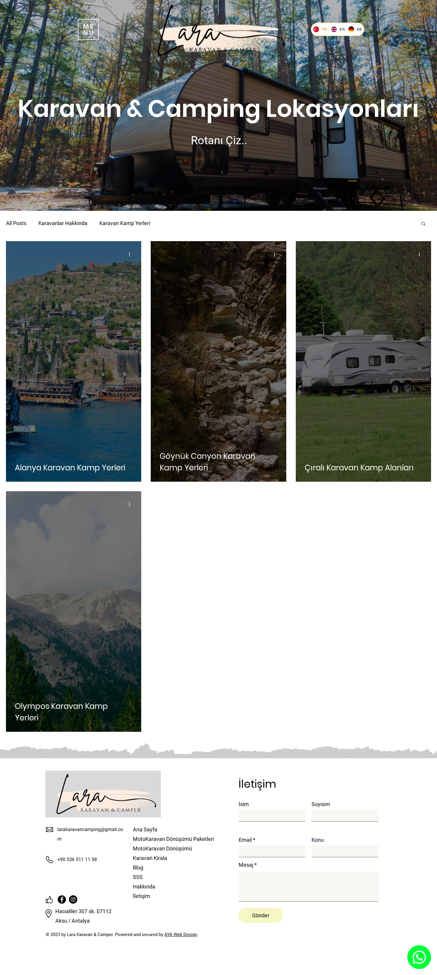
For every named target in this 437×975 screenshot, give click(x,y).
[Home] (419, 957)
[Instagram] (73, 899)
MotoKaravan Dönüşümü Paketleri (160, 839)
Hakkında (144, 886)
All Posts (16, 223)
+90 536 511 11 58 (77, 859)
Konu (318, 840)
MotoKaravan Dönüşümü (160, 848)
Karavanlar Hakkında (62, 223)
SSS (138, 877)
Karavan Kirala (150, 858)
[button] (88, 29)
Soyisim (321, 804)
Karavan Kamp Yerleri (124, 223)
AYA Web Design (180, 934)
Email (245, 840)
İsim (244, 804)
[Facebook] (62, 899)
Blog (138, 867)
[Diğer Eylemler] (131, 254)
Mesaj (246, 865)
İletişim (141, 896)
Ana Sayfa (145, 829)
